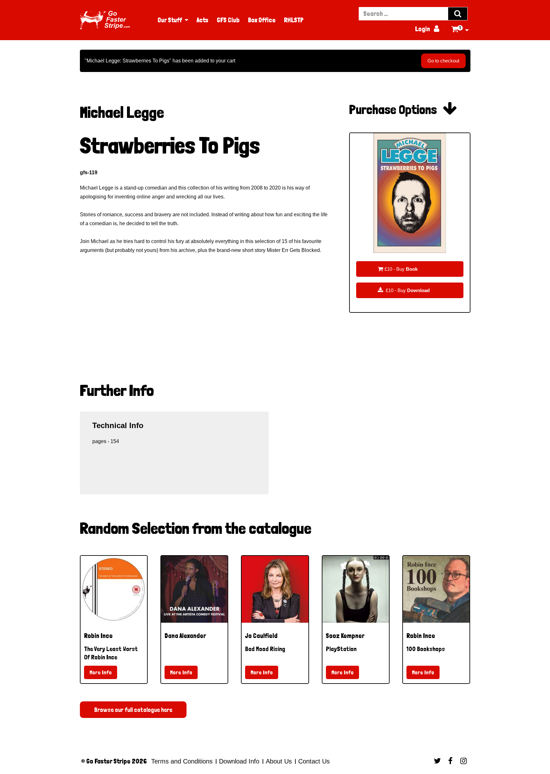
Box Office (262, 20)
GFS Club (228, 20)
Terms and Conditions (182, 761)
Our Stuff (170, 20)
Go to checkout (443, 60)
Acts (202, 20)
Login (427, 29)
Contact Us (313, 761)
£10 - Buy (398, 269)
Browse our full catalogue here (133, 709)
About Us (279, 761)
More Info (100, 672)
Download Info (239, 761)
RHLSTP (294, 20)
